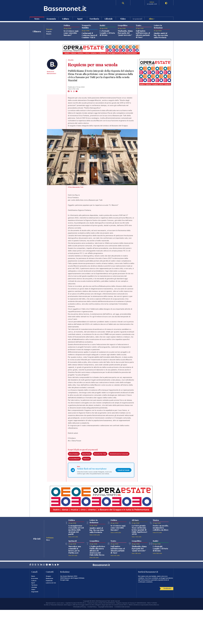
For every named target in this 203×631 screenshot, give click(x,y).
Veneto (48, 31)
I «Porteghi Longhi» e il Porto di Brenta (107, 33)
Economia (51, 19)
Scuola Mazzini (74, 459)
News (36, 19)
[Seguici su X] (38, 565)
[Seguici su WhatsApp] (44, 565)
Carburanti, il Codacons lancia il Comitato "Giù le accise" (89, 36)
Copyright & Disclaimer (105, 607)
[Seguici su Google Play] (58, 565)
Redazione (49, 578)
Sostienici (167, 588)
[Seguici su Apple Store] (55, 565)
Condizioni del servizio (122, 607)
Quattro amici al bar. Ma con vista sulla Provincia (161, 35)
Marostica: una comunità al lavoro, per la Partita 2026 (74, 549)
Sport (79, 19)
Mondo (48, 34)
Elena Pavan (86, 454)
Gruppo (48, 576)
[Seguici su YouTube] (50, 565)
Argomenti (137, 19)
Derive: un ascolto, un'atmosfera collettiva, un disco (160, 528)
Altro (151, 19)
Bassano (49, 29)
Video (123, 19)
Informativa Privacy (79, 607)
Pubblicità (49, 580)
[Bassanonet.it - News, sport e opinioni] (65, 8)
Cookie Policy (92, 607)
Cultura (65, 19)
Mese (48, 540)
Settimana (49, 538)
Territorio (94, 19)
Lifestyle (109, 19)
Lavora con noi (51, 583)
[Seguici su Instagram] (33, 565)
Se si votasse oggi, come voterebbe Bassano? (71, 33)
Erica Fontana (73, 454)
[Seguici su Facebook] (30, 565)
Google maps (64, 580)
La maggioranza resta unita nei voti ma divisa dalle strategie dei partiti (76, 530)
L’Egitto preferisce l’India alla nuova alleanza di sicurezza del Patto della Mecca (97, 550)
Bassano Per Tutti (100, 454)
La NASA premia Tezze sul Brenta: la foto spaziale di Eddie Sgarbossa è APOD (139, 530)
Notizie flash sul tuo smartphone (92, 468)
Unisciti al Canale (123, 470)
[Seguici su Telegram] (47, 565)
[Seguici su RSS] (53, 565)
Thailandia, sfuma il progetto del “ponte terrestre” (125, 33)
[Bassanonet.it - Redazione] (52, 64)
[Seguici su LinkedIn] (41, 565)
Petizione (86, 459)
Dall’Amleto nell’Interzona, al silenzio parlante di (143, 34)
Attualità (70, 60)
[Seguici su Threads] (35, 565)
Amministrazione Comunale (119, 454)
